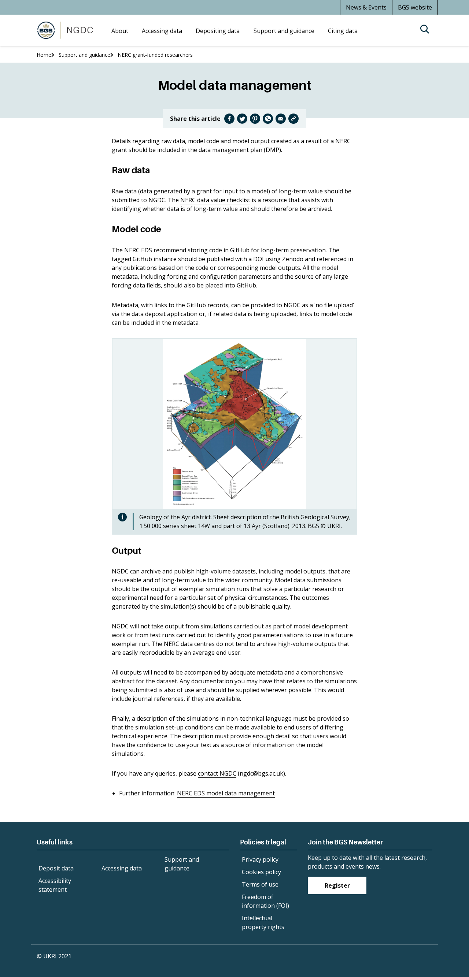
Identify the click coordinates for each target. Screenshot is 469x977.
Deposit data (56, 868)
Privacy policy (260, 859)
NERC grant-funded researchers (155, 54)
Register (337, 885)
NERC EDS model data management (226, 793)
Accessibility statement (54, 885)
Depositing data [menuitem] (218, 31)
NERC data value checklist (215, 200)
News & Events (366, 7)
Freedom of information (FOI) (265, 901)
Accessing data (121, 868)
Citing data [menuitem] (343, 31)
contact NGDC (217, 773)
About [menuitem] (119, 31)
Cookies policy (261, 872)
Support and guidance (84, 54)
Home (44, 54)
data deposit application (164, 314)
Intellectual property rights (263, 922)
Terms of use (260, 884)
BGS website (415, 7)
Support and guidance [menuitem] (284, 31)
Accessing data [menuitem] (162, 31)
